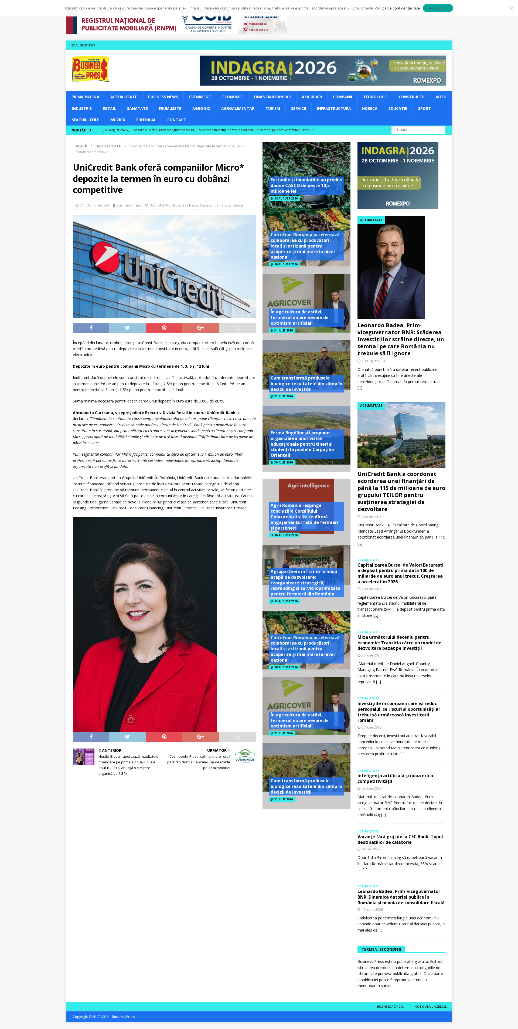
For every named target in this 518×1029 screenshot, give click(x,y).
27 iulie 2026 (371, 655)
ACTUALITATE (123, 96)
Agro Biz (201, 108)
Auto (441, 96)
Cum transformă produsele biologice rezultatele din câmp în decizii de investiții (306, 383)
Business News (163, 96)
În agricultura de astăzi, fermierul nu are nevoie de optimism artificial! (300, 317)
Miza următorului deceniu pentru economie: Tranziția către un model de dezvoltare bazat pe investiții (399, 642)
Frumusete (170, 108)
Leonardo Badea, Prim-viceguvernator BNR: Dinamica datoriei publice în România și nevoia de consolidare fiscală (401, 897)
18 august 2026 (374, 360)
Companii (342, 96)
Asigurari (312, 96)
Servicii (298, 108)
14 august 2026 (286, 198)
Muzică (117, 119)
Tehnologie (375, 96)
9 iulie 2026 (371, 849)
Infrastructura (334, 108)
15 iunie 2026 (372, 909)
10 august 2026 (286, 264)
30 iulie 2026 (283, 462)
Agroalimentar (237, 108)
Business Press (129, 205)
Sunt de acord (437, 8)
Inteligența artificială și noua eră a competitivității (395, 778)
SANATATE (137, 108)
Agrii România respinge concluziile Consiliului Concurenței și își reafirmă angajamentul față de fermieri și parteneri (304, 516)
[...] (359, 387)
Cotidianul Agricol (431, 1006)
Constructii (411, 96)
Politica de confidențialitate (397, 8)
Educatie (397, 108)
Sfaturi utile (85, 119)
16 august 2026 (286, 535)
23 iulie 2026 (371, 788)
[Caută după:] (418, 130)
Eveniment (200, 96)
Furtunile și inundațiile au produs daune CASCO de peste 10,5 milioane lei (306, 185)
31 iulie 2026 (283, 330)
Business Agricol (390, 1006)
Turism (272, 108)
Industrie (82, 108)
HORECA (369, 108)
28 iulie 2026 (371, 516)
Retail (109, 108)
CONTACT (176, 119)
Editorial (146, 119)
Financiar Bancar (272, 96)
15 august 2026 (286, 601)
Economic (232, 96)
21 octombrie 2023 (94, 205)
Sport (424, 108)
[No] (511, 8)
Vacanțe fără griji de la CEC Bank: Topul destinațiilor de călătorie (400, 839)
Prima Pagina (85, 96)
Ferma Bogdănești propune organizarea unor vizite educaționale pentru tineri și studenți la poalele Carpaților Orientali (303, 444)
